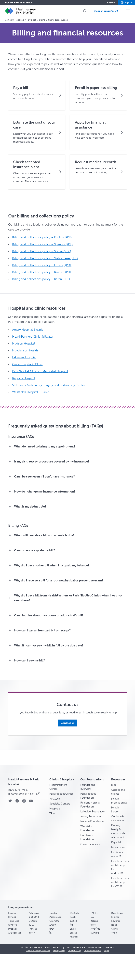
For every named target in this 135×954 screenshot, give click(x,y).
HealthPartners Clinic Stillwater (32, 336)
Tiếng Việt (13, 921)
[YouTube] (31, 802)
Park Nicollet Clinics (61, 793)
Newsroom (118, 847)
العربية (32, 925)
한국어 (32, 933)
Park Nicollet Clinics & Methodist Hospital (40, 371)
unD (51, 929)
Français (33, 929)
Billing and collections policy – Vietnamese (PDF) (45, 258)
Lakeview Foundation (92, 811)
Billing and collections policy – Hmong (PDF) (42, 265)
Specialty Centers (59, 803)
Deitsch (33, 921)
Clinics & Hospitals (14, 20)
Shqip (73, 929)
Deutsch (74, 913)
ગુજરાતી (94, 913)
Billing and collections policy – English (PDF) (42, 237)
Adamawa (34, 913)
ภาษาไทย (95, 929)
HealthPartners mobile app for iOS (120, 882)
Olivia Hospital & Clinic (27, 364)
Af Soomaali (14, 933)
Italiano (94, 921)
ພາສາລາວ (34, 917)
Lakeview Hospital (24, 357)
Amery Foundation (91, 816)
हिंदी (71, 925)
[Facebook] (17, 802)
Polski (73, 917)
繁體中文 (12, 925)
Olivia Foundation (90, 844)
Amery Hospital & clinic (27, 329)
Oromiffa (54, 921)
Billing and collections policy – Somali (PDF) (41, 251)
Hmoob (12, 917)
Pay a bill (31, 20)
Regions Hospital (23, 378)
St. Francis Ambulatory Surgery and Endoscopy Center (48, 385)
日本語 (73, 921)
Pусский (12, 929)
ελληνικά (95, 933)
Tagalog (53, 913)
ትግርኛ (114, 933)
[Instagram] (24, 802)
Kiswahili (115, 921)
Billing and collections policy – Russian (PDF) (42, 272)
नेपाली (93, 925)
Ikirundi (115, 917)
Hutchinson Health (25, 350)
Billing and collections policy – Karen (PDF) (41, 279)
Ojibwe (115, 929)
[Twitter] (10, 802)
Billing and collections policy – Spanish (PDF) (42, 244)
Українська (55, 917)
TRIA (52, 813)
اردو (92, 917)
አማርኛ (52, 925)
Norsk (114, 925)
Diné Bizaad (117, 913)
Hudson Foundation (92, 821)
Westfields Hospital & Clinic (30, 392)
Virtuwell (54, 798)
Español (12, 913)
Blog (114, 784)
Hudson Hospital (23, 343)
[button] (126, 2)
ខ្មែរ (50, 933)
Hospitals (54, 808)
